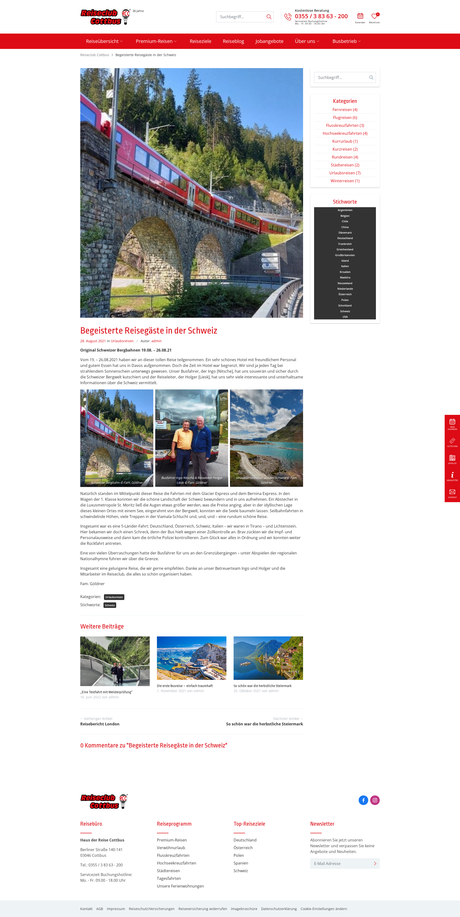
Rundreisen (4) (345, 157)
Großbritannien (345, 255)
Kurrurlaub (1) (345, 141)
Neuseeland (345, 283)
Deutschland (345, 238)
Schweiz (110, 605)
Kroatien (345, 272)
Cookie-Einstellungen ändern (324, 908)
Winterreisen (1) (345, 180)
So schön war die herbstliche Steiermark (263, 686)
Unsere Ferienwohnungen (180, 886)
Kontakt (86, 908)
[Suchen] (269, 16)
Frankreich (345, 244)
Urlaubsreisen (122, 341)
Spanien (241, 863)
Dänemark (345, 232)
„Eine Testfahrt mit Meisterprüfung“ (106, 692)
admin (156, 341)
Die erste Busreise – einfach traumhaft (185, 686)
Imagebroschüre (244, 908)
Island (345, 260)
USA (345, 316)
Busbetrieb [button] (345, 41)
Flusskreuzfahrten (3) (345, 125)
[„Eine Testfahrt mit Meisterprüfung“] (115, 661)
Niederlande (345, 288)
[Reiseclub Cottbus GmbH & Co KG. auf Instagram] (375, 800)
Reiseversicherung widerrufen (202, 908)
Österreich (345, 294)
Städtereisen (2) (345, 165)
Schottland (345, 305)
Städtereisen (168, 870)
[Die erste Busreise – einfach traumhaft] (191, 657)
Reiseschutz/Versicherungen (152, 908)
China (345, 227)
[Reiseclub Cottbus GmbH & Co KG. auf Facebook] (363, 800)
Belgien (345, 215)
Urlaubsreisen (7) (345, 173)
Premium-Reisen (172, 840)
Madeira (345, 277)
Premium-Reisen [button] (154, 41)
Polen (345, 300)
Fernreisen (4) (345, 109)
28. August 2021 (93, 341)
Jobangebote (269, 41)
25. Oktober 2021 (247, 690)
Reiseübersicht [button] (102, 41)
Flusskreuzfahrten (173, 855)
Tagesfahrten (169, 878)
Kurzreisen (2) (345, 149)
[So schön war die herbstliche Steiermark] (268, 657)
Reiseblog (233, 41)
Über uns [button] (305, 41)
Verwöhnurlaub (171, 847)
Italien (345, 266)
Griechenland (345, 249)
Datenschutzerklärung (279, 908)
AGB (99, 908)
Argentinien (345, 210)
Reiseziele (200, 41)
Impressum (116, 908)
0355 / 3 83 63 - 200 (105, 865)
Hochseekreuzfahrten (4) (345, 133)
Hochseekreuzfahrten (176, 863)
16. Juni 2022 (90, 697)
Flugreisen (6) (345, 117)
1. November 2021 (171, 690)
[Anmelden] (375, 863)
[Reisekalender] (360, 16)
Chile (345, 221)
